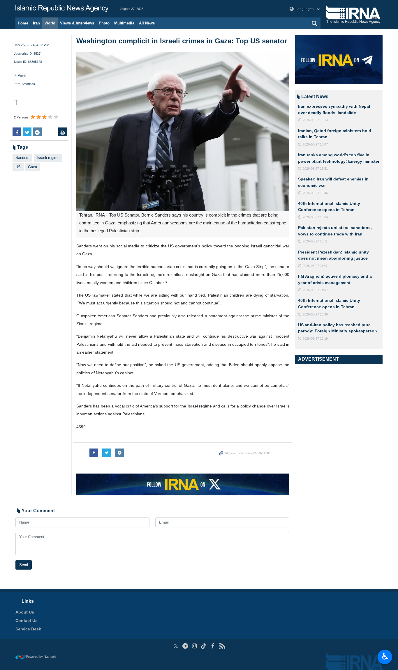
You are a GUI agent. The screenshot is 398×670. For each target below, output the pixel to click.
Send (23, 565)
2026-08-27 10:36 (315, 314)
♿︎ (385, 656)
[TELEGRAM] (185, 646)
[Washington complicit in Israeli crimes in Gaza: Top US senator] (182, 131)
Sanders (22, 157)
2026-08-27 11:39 (315, 290)
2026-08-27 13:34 (315, 217)
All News (147, 23)
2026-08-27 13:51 (315, 168)
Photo (104, 23)
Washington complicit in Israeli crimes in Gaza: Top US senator (181, 41)
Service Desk (28, 629)
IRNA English (62, 9)
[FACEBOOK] (213, 646)
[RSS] (222, 646)
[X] (176, 646)
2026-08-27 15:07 (315, 144)
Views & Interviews (77, 23)
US (18, 167)
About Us (24, 612)
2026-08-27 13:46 (315, 193)
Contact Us (26, 620)
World (50, 23)
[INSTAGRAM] (194, 646)
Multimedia (124, 23)
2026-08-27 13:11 (315, 241)
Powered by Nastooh (41, 656)
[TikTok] (204, 646)
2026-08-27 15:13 (315, 120)
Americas (28, 84)
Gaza (32, 167)
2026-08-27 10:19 (315, 338)
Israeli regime (48, 157)
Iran (36, 23)
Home (23, 23)
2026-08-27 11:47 (315, 265)
